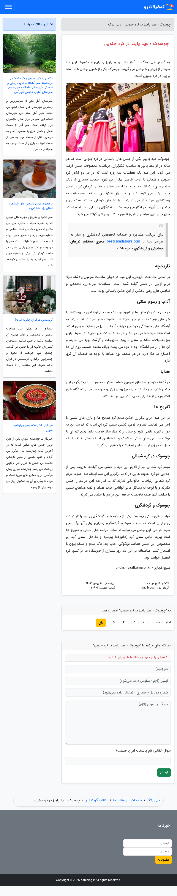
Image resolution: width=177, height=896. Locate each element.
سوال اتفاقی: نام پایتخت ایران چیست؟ (143, 750)
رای (100, 622)
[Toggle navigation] (9, 7)
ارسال (164, 772)
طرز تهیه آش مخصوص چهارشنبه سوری (33, 427)
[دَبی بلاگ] (158, 7)
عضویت (163, 859)
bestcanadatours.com (123, 241)
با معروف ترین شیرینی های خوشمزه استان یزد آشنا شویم (31, 206)
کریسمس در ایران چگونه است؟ (34, 320)
